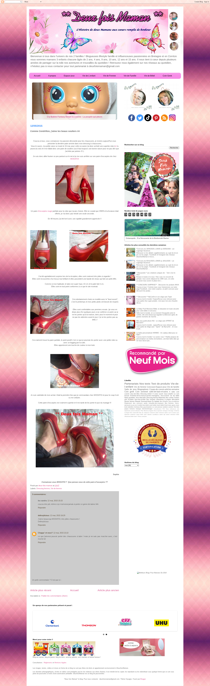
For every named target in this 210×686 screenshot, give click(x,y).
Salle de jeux (130, 389)
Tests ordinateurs (171, 409)
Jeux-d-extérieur (173, 401)
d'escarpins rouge (45, 211)
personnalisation (135, 410)
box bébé (146, 405)
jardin (146, 403)
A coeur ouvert (158, 394)
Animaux (137, 407)
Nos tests (144, 383)
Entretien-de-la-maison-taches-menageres (144, 396)
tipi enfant (167, 414)
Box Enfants (164, 401)
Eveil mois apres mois (171, 405)
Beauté (137, 401)
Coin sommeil (141, 392)
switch (161, 414)
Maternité (161, 398)
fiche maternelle (134, 412)
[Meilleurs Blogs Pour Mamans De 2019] (151, 573)
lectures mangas (135, 409)
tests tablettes (129, 407)
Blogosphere (143, 389)
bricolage (170, 410)
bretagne (165, 410)
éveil (135, 416)
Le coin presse (157, 407)
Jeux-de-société (139, 399)
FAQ (142, 410)
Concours (151, 387)
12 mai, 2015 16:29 (57, 515)
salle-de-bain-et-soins (158, 392)
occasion (173, 412)
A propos (168, 399)
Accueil (74, 590)
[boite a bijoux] (142, 647)
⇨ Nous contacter (142, 416)
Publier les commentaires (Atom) (54, 596)
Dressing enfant (146, 394)
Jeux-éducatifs (141, 398)
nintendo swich (154, 412)
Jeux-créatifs (168, 394)
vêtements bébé (129, 416)
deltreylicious (43, 515)
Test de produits (160, 383)
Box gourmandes (146, 407)
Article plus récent (40, 590)
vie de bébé (174, 396)
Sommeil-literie (146, 401)
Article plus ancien (108, 590)
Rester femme (129, 401)
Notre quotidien (129, 398)
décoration (175, 399)
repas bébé (139, 414)
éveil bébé (160, 405)
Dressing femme (43, 488)
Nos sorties (170, 398)
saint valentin (148, 414)
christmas (176, 410)
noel (169, 412)
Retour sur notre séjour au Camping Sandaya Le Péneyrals (75, 117)
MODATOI (74, 159)
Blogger (143, 679)
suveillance (156, 414)
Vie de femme (56, 488)
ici (116, 146)
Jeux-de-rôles (135, 394)
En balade (155, 401)
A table (172, 392)
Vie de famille (173, 387)
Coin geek (129, 392)
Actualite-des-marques (156, 403)
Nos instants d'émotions (155, 399)
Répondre (42, 508)
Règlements (48, 663)
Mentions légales (148, 410)
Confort (139, 405)
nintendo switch (163, 412)
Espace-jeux (161, 387)
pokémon (133, 414)
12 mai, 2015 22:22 (60, 533)
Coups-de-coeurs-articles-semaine (164, 389)
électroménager (147, 409)
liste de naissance (144, 412)
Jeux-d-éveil (164, 396)
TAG (163, 409)
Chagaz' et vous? (45, 533)
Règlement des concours (133, 403)
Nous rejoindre (158, 410)
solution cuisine (168, 407)
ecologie (126, 412)
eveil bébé (152, 405)
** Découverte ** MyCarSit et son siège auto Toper (154, 297)
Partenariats (131, 383)
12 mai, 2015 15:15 (55, 501)
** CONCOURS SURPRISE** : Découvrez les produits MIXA (157, 285)
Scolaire (131, 399)
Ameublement (157, 409)
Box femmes (169, 403)
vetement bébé (174, 414)
